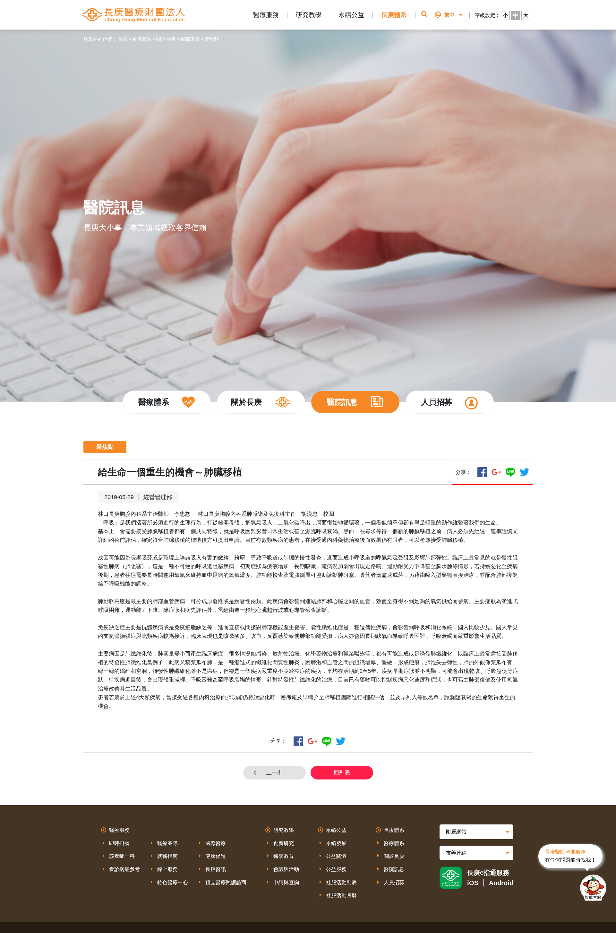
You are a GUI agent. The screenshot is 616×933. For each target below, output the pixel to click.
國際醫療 (215, 843)
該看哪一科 (122, 856)
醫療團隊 (167, 843)
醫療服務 (266, 14)
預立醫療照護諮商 (225, 882)
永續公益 (351, 14)
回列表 (342, 773)
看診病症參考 (124, 869)
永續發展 (336, 843)
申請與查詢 (286, 882)
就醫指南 (167, 856)
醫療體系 (394, 843)
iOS (472, 882)
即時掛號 (119, 843)
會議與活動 (286, 869)
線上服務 (167, 869)
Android (501, 882)
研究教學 (308, 14)
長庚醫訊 (215, 869)
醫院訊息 (190, 39)
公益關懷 (336, 856)
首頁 (122, 39)
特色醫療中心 (172, 882)
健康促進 (215, 856)
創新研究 (283, 843)
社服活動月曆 (341, 895)
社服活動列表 (341, 882)
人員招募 (394, 882)
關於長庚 (165, 39)
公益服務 (336, 869)
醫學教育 (283, 856)
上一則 (274, 773)
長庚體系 (394, 14)
